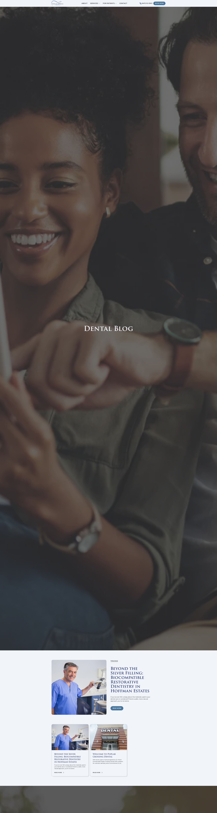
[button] (95, 3)
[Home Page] (60, 3)
